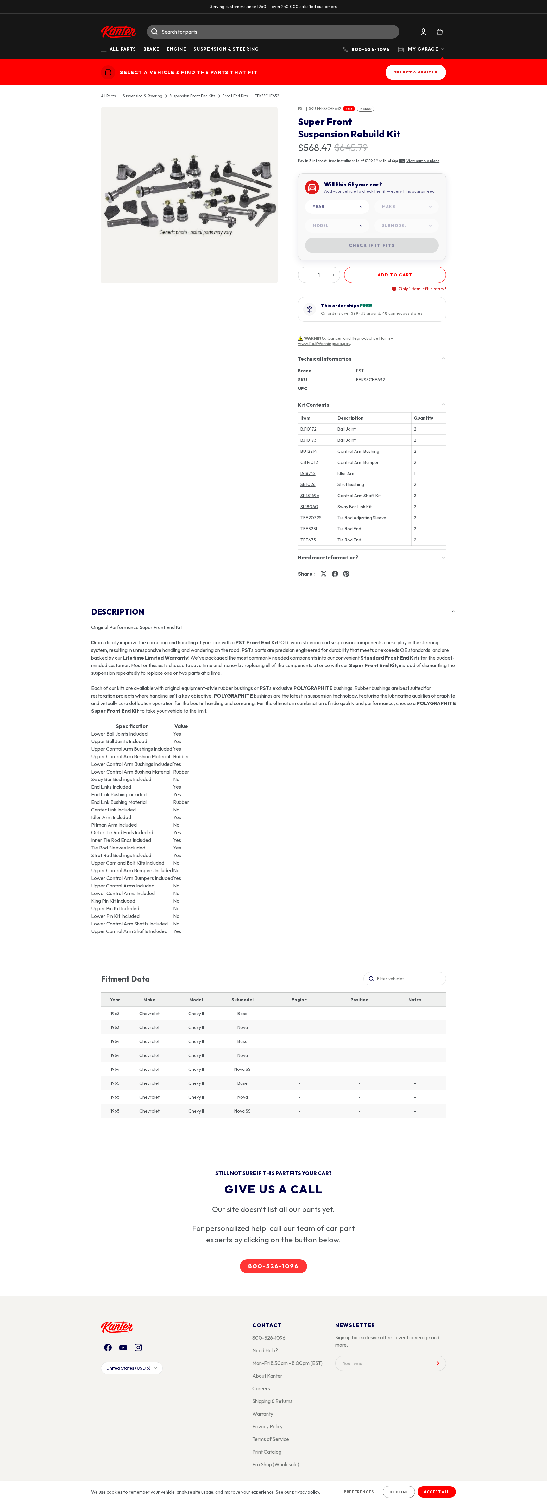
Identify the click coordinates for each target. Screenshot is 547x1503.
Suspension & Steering (226, 49)
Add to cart (395, 275)
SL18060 (309, 506)
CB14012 (309, 462)
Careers (261, 1388)
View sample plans (422, 160)
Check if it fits (372, 245)
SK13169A (309, 495)
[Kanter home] (108, 72)
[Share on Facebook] (335, 574)
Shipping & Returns (272, 1401)
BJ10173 (308, 440)
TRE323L (309, 529)
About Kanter (267, 1376)
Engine (176, 49)
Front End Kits (235, 96)
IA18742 (308, 473)
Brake (151, 49)
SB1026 (308, 484)
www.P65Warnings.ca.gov (324, 343)
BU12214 (308, 451)
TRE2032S (311, 518)
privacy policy (305, 1492)
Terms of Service (270, 1439)
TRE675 (308, 540)
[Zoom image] (189, 195)
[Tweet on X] (323, 574)
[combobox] (273, 32)
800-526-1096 (273, 1266)
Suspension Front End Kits (192, 96)
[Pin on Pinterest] (346, 574)
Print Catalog (266, 1452)
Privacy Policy (267, 1426)
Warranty (262, 1414)
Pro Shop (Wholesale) (275, 1464)
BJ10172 (308, 429)
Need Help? (265, 1350)
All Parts (108, 96)
